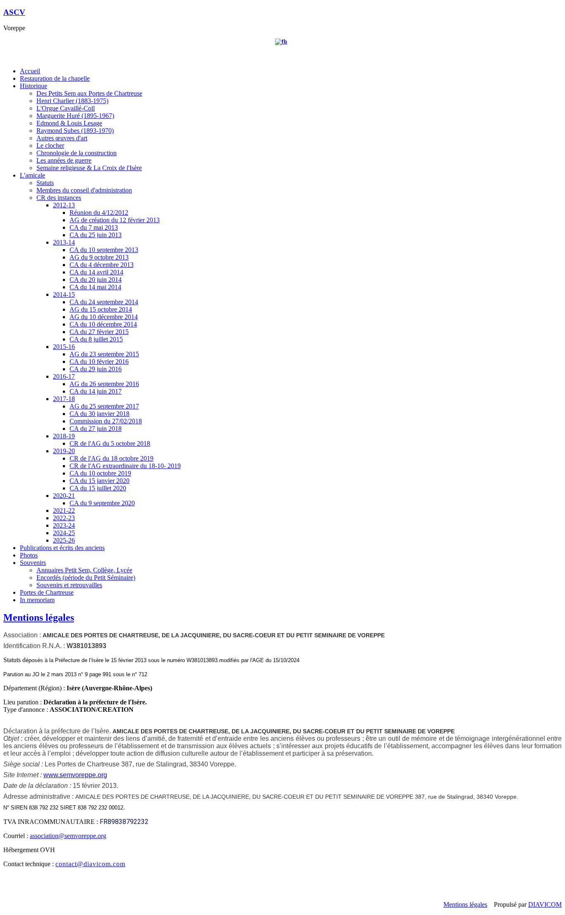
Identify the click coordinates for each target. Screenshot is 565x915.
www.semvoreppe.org (75, 774)
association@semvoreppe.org (68, 835)
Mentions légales (38, 617)
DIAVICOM (545, 904)
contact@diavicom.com (90, 863)
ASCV (14, 12)
